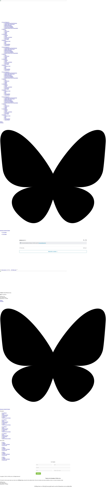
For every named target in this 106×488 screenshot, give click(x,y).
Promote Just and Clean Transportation (11, 28)
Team (5, 30)
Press (5, 42)
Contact (5, 32)
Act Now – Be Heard (8, 37)
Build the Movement (8, 25)
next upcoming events (42, 243)
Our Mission (4, 412)
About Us (4, 29)
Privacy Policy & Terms (6, 417)
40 (11, 269)
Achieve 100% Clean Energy (9, 24)
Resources (4, 40)
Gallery (5, 33)
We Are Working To (5, 22)
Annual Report (7, 45)
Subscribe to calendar (52, 251)
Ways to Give (6, 38)
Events (5, 36)
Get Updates (6, 39)
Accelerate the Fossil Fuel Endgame (10, 23)
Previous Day (22, 247)
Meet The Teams (5, 414)
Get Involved (4, 34)
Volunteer (6, 35)
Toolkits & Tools (7, 41)
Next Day (84, 247)
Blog (5, 43)
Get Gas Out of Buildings (8, 27)
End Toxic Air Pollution (8, 26)
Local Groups (6, 31)
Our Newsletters (7, 44)
